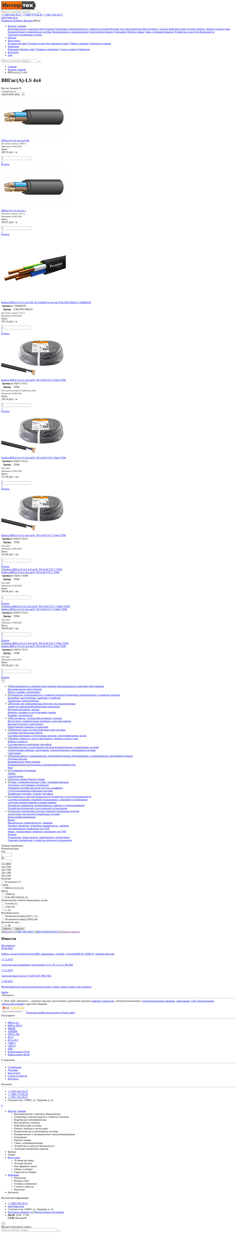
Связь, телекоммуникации (159, 32)
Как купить (14, 40)
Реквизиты (14, 49)
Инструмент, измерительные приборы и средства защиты (39, 721)
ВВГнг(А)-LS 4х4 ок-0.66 (15, 140)
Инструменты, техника (155, 29)
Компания (13, 46)
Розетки (12, 834)
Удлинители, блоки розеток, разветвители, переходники (39, 837)
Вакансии (84, 49)
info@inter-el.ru (9, 17)
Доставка (13, 1070)
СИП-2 (11, 1043)
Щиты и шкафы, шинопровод (24, 692)
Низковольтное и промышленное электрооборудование (82, 32)
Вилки (11, 820)
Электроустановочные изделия (25, 34)
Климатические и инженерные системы (30, 32)
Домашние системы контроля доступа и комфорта (35, 788)
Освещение (120, 32)
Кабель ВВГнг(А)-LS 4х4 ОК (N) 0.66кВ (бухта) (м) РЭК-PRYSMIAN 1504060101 (46, 302)
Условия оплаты (37, 43)
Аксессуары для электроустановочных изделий (34, 814)
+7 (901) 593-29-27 (53, 14)
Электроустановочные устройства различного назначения (40, 840)
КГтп (11, 1037)
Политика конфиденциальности (43, 1012)
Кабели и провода (18, 741)
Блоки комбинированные (22, 817)
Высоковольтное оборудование (25, 689)
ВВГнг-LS (13, 1022)
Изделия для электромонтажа (126, 29)
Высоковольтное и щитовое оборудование (31, 29)
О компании (14, 1067)
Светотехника (15, 776)
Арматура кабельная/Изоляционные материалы (34, 706)
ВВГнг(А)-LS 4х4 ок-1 (13, 210)
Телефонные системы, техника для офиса (30, 793)
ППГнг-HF (14, 1034)
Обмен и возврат (79, 43)
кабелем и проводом (102, 1001)
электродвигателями (12, 1004)
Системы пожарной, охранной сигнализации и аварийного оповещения (47, 799)
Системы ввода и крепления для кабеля (29, 744)
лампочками (183, 1001)
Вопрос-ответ (27, 49)
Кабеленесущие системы (182, 29)
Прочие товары (135, 32)
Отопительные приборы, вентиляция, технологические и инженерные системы (52, 750)
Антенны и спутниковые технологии (28, 785)
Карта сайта (68, 1012)
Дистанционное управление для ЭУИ (28, 828)
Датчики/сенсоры (17, 758)
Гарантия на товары (100, 43)
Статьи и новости (69, 49)
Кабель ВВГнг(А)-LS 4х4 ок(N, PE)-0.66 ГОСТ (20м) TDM (33, 380)
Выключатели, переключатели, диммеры (30, 822)
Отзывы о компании (47, 49)
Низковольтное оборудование (24, 761)
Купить (5, 164)
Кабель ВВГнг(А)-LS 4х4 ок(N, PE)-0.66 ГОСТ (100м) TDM (34, 609)
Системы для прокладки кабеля (25, 732)
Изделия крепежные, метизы (23, 709)
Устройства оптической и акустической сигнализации (37, 808)
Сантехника (14, 753)
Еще (10, 55)
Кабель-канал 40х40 (19, 1054)
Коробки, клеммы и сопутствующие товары (32, 712)
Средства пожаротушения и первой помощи (32, 802)
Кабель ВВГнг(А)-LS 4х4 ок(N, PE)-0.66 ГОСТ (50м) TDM (33, 646)
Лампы (11, 773)
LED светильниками (202, 1001)
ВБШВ (11, 1028)
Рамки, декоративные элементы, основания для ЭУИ (37, 831)
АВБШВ (12, 1031)
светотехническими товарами (158, 1001)
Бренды (12, 37)
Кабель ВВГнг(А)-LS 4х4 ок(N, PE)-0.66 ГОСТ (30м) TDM (33, 457)
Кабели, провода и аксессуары (213, 29)
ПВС (10, 1048)
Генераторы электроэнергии (23, 700)
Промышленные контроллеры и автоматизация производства (41, 764)
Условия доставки (17, 43)
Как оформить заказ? (57, 43)
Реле (10, 767)
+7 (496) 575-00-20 (32, 14)
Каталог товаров (17, 26)
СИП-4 (11, 1045)
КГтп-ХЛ (13, 1040)
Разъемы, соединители (20, 715)
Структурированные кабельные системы (30, 790)
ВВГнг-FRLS (15, 1025)
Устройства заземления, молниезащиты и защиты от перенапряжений (46, 805)
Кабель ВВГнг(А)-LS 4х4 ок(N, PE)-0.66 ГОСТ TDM (30, 572)
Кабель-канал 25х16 (19, 1051)
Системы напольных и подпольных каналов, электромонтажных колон (47, 735)
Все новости (8, 945)
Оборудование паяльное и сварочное (28, 727)
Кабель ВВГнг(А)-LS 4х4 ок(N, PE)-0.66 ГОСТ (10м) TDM (33, 535)
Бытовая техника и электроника (25, 724)
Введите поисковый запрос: (16, 1226)
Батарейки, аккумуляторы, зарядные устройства (34, 697)
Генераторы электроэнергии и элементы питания (82, 29)
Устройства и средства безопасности (194, 32)
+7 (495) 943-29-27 (11, 14)
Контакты (13, 52)
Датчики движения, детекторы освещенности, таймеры (38, 825)
